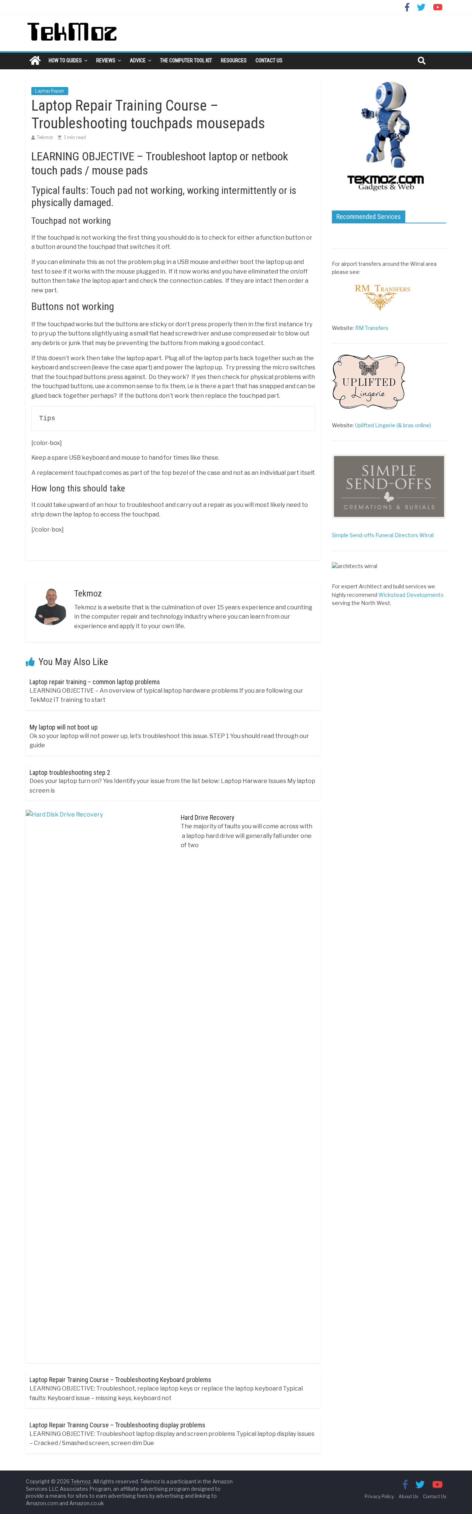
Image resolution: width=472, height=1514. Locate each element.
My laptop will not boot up (64, 727)
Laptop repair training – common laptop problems (95, 682)
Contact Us (269, 60)
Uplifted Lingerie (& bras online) (393, 425)
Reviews (105, 60)
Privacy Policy (379, 1496)
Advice (138, 60)
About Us (408, 1496)
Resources (234, 60)
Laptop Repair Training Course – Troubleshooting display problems (117, 1425)
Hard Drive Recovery (208, 817)
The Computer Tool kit (186, 60)
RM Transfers (371, 328)
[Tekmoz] (35, 61)
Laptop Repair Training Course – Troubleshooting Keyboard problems (120, 1380)
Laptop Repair (50, 91)
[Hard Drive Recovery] (99, 814)
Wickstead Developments (411, 595)
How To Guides (65, 60)
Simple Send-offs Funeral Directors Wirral (383, 535)
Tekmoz (45, 137)
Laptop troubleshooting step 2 (70, 772)
